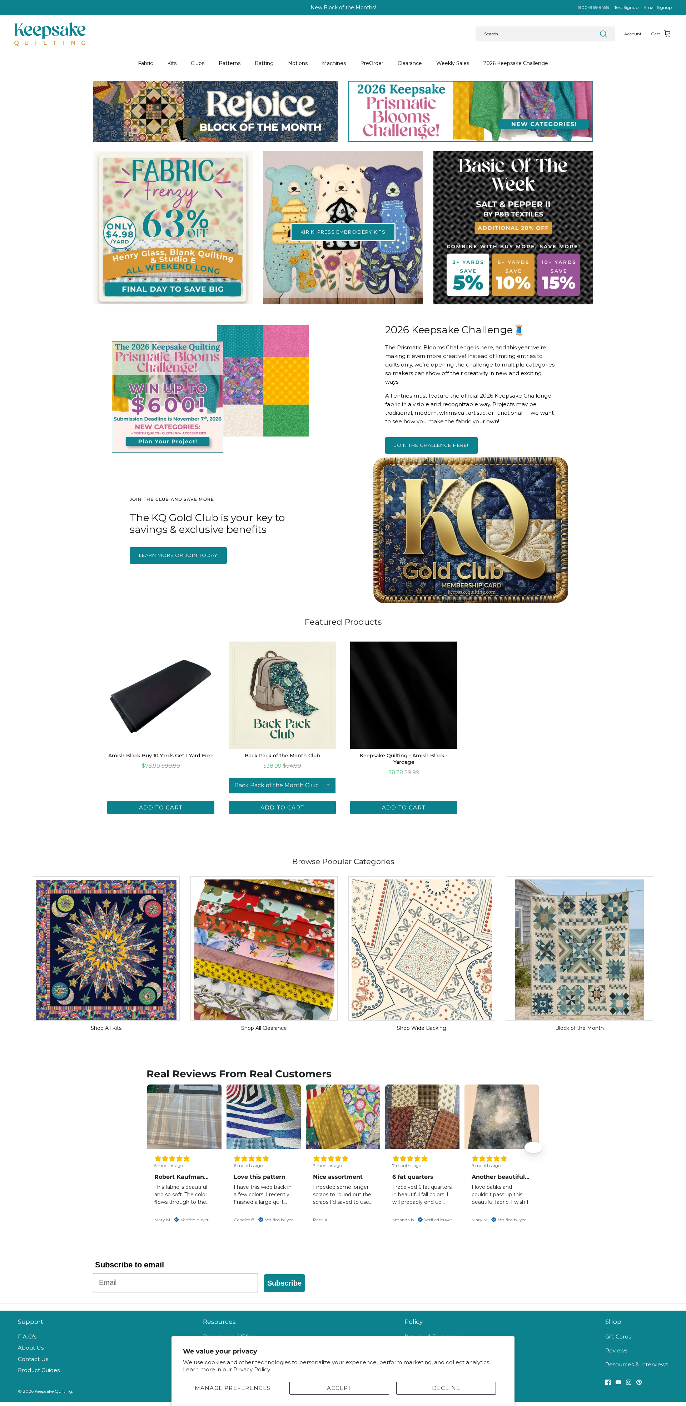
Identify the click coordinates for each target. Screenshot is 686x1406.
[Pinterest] (639, 1382)
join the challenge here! (431, 445)
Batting (264, 63)
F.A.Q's (27, 1336)
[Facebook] (608, 1382)
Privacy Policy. (252, 1369)
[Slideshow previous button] (152, 1147)
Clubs (197, 63)
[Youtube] (618, 1382)
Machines (334, 63)
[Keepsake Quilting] (50, 34)
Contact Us (33, 1359)
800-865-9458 (593, 7)
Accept (339, 1388)
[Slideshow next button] (533, 1147)
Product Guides (39, 1370)
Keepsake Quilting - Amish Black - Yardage (404, 758)
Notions (298, 63)
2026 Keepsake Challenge (515, 63)
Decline (446, 1388)
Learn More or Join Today (178, 555)
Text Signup (626, 7)
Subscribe (284, 1283)
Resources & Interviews (636, 1364)
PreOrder (371, 63)
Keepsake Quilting (53, 1391)
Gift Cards (618, 1336)
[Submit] (603, 34)
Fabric (145, 63)
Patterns (229, 63)
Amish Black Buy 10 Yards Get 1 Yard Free (161, 755)
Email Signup (657, 7)
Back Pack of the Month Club (282, 755)
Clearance (410, 63)
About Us (31, 1347)
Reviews (616, 1350)
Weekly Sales (452, 63)
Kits (172, 63)
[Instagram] (628, 1382)
